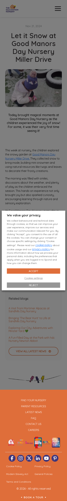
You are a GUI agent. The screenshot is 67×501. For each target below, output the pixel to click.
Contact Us (33, 424)
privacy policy (41, 249)
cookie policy (43, 245)
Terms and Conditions (18, 481)
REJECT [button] (33, 285)
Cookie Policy (14, 466)
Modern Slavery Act (17, 474)
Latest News (33, 412)
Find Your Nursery (33, 400)
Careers (33, 430)
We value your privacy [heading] (23, 215)
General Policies (44, 474)
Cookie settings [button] (33, 278)
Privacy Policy (43, 466)
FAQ (33, 418)
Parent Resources (33, 406)
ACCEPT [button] (33, 271)
